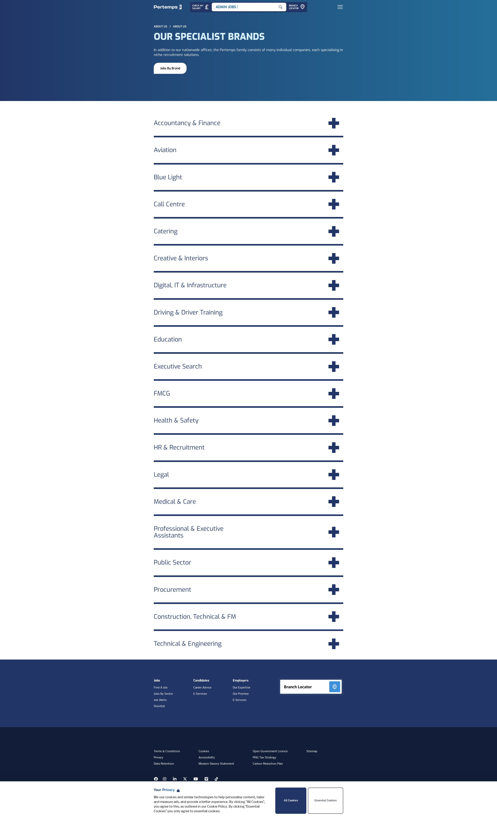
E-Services (200, 693)
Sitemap (311, 751)
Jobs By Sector (163, 693)
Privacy (158, 757)
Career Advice (202, 687)
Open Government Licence (270, 751)
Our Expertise (241, 687)
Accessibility (207, 757)
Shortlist (159, 706)
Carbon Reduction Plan (268, 763)
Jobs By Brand (170, 68)
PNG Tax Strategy (264, 757)
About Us (161, 26)
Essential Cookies (326, 800)
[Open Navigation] (340, 7)
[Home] (168, 7)
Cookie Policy (217, 807)
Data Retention (164, 763)
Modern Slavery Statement (216, 763)
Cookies (204, 751)
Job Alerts (160, 700)
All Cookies (291, 800)
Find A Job (161, 687)
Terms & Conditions (167, 751)
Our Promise (241, 693)
